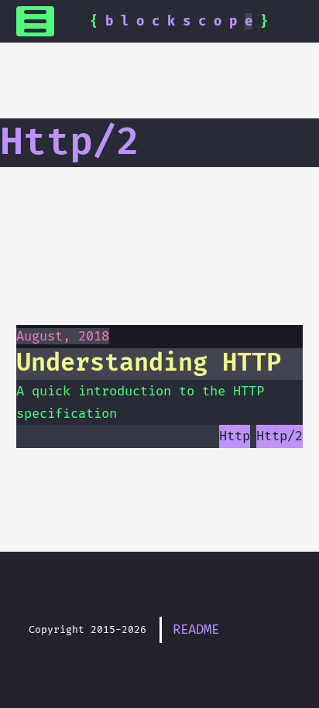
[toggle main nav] (35, 21)
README (196, 629)
